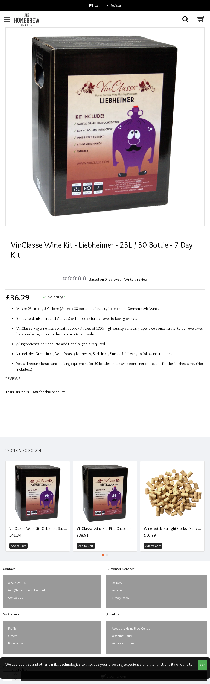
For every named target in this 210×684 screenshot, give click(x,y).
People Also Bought (24, 450)
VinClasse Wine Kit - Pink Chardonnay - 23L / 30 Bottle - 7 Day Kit (106, 528)
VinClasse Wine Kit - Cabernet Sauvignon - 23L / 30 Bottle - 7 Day (38, 528)
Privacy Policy (16, 670)
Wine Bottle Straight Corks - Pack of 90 (173, 528)
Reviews (13, 378)
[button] (103, 555)
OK (202, 665)
